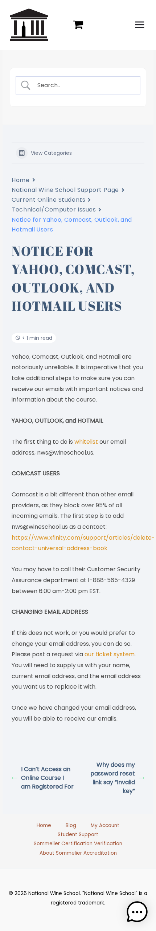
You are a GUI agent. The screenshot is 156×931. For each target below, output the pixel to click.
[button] (137, 912)
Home (20, 180)
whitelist (86, 442)
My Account (105, 825)
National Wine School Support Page (65, 190)
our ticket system (109, 654)
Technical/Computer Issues (54, 209)
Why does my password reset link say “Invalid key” (112, 778)
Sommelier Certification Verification (78, 843)
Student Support (78, 834)
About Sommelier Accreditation (78, 853)
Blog (71, 825)
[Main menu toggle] (140, 25)
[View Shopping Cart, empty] (78, 25)
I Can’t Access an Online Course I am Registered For (47, 778)
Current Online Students (48, 200)
